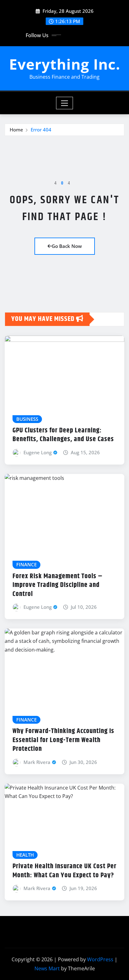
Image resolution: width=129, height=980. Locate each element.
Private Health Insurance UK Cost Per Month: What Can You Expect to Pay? (64, 871)
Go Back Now (67, 246)
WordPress (100, 959)
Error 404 (41, 129)
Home (16, 129)
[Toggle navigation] (64, 103)
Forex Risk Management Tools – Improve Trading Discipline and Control (58, 585)
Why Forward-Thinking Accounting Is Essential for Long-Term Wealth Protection (63, 740)
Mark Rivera (36, 762)
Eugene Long (37, 452)
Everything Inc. (64, 64)
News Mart (47, 968)
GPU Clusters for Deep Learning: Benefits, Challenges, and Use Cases (63, 435)
